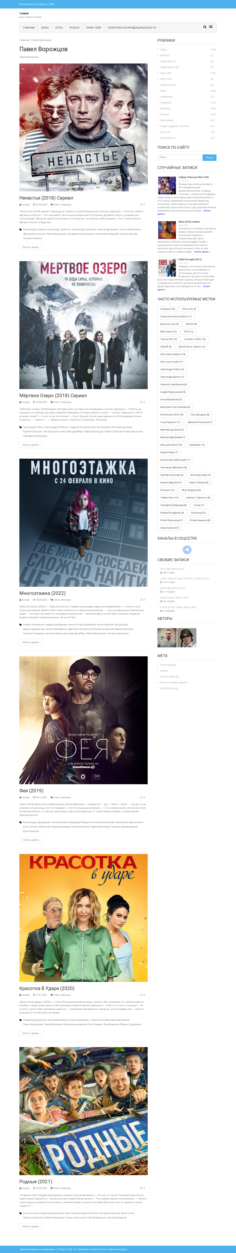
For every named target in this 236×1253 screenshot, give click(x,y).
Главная (28, 27)
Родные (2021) (35, 1181)
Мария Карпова (123, 629)
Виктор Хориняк (101, 427)
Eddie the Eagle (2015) (190, 259)
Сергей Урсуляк (129, 234)
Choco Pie (189, 308)
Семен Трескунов (76, 1217)
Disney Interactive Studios (176, 316)
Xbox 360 (165, 73)
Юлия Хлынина (200, 520)
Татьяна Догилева (118, 633)
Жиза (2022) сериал (189, 221)
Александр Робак (33, 427)
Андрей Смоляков (80, 427)
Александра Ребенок (56, 427)
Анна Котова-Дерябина (82, 624)
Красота (165, 132)
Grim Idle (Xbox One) (172, 588)
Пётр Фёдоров (191, 490)
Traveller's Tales (194, 339)
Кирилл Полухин (32, 431)
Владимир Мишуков (81, 822)
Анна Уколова (31, 1213)
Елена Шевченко (80, 1020)
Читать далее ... (31, 247)
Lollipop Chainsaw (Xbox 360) (193, 177)
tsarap (26, 204)
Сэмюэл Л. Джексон (198, 497)
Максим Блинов (120, 1020)
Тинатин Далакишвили (124, 826)
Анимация (166, 96)
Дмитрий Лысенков (79, 629)
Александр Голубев (34, 229)
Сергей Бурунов (96, 1217)
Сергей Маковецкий (107, 234)
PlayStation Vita (169, 67)
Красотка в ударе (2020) (46, 988)
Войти (164, 670)
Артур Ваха (121, 624)
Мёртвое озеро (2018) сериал (53, 395)
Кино (45, 27)
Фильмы (66, 599)
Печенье (167, 490)
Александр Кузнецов (84, 229)
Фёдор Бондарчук (172, 512)
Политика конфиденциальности (132, 27)
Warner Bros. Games (192, 346)
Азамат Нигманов (33, 624)
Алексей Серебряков (173, 384)
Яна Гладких (95, 1024)
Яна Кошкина (111, 1024)
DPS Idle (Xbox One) (172, 569)
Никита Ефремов (171, 482)
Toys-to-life (168, 339)
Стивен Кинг (169, 497)
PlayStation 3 (168, 61)
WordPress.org (169, 688)
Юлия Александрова (75, 1024)
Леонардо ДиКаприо (173, 467)
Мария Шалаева (61, 826)
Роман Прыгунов (133, 431)
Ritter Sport (168, 331)
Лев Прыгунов (51, 431)
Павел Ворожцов (56, 234)
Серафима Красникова (80, 234)
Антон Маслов (105, 624)
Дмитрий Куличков (34, 234)
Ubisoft (165, 346)
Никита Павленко (33, 1217)
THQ (188, 331)
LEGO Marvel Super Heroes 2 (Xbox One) (184, 578)
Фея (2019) (31, 790)
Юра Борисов (31, 831)
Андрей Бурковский (34, 1020)
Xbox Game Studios (172, 354)
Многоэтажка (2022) (42, 593)
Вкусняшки (167, 120)
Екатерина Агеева (104, 822)
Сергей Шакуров (116, 1217)
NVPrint (191, 324)
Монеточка (127, 1213)
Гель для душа (199, 414)
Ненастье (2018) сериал (46, 198)
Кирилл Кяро (169, 452)
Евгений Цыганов (122, 427)
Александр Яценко (108, 229)
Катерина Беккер (109, 1213)
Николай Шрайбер (72, 431)
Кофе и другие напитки (174, 126)
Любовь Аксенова (171, 475)
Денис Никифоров (56, 629)
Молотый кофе (200, 475)
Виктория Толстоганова (175, 407)
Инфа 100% (93, 27)
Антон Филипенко (130, 229)
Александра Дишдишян (37, 822)
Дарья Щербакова (34, 629)
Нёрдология (167, 85)
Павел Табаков (113, 431)
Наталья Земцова (33, 633)
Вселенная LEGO (171, 414)
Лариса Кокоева (100, 1020)
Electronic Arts (169, 324)
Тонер (199, 505)
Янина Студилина (130, 1024)
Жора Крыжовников (52, 1213)
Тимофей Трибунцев (35, 436)
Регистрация (168, 664)
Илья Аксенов (73, 1213)
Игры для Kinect (171, 444)
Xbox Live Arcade (171, 361)
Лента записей (169, 676)
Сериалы (66, 204)
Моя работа (168, 138)
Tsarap (24, 13)
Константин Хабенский (36, 826)
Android (164, 55)
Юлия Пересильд (171, 520)
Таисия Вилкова (53, 1024)
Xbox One (166, 79)
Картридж (196, 444)
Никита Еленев (80, 826)
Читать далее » (202, 251)
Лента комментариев (173, 682)
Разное (74, 27)
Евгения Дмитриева (172, 437)
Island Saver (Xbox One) (174, 597)
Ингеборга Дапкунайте (129, 822)
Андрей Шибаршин (56, 624)
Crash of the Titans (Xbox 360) (178, 607)
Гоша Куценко (170, 422)
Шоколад (198, 512)
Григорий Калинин (58, 1020)
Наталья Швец (53, 633)
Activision (167, 308)
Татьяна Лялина (32, 238)
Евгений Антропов (103, 629)
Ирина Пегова (90, 1213)
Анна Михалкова (171, 399)
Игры (59, 27)
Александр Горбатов (59, 229)
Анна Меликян (59, 822)
